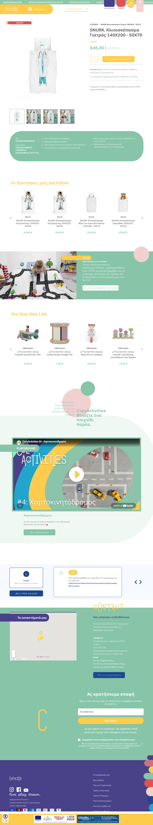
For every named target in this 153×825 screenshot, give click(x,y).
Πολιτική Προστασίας (102, 785)
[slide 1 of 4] (43, 65)
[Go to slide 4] (67, 116)
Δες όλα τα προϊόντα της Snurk (100, 287)
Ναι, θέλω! (111, 720)
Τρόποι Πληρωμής (100, 795)
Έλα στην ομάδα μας (102, 806)
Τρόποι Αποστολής (101, 790)
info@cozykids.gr (107, 660)
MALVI (26, 800)
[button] (76, 9)
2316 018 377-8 (100, 654)
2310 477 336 (99, 647)
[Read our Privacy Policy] (142, 743)
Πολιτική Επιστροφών (102, 801)
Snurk (93, 41)
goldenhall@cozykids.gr (114, 667)
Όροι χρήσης (98, 780)
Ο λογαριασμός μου (101, 775)
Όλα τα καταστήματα (109, 675)
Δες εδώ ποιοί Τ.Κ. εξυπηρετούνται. (102, 72)
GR (139, 1)
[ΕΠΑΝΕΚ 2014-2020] (55, 819)
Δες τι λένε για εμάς (26, 593)
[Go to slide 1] (17, 116)
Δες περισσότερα (39, 532)
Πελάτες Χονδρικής (101, 811)
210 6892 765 (116, 654)
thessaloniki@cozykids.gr (114, 663)
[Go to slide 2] (33, 116)
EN (139, 7)
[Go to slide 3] (50, 116)
